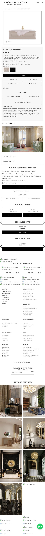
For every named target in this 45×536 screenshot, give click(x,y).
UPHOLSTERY (5, 299)
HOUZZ (5, 353)
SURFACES (4, 338)
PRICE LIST (4, 326)
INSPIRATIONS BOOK (28, 311)
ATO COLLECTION (6, 332)
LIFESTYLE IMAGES (27, 313)
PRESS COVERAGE (27, 340)
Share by (6, 88)
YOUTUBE (6, 355)
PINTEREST (6, 350)
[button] (41, 139)
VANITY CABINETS (6, 293)
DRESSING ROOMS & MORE (30, 299)
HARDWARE (5, 340)
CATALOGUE (5, 321)
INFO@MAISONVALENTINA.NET (30, 355)
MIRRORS (4, 295)
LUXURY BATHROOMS (28, 289)
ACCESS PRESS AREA (28, 335)
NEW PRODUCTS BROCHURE (9, 323)
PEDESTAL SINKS (6, 291)
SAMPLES (25, 323)
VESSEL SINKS (5, 335)
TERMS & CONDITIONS (28, 325)
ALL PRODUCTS (7, 9)
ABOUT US (25, 321)
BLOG (24, 306)
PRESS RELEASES (27, 338)
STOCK (4, 303)
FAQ (24, 328)
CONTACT (25, 344)
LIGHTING (4, 301)
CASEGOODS (5, 297)
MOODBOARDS (27, 314)
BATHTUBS (16, 9)
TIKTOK (5, 356)
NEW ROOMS (26, 291)
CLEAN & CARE (27, 326)
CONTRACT (26, 298)
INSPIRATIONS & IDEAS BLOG (30, 308)
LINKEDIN (5, 352)
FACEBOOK (6, 347)
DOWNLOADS (5, 319)
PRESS (24, 332)
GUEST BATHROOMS (28, 293)
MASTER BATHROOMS (28, 296)
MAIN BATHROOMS (27, 294)
